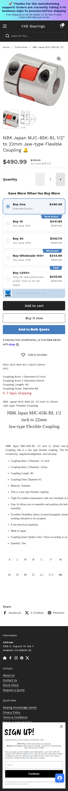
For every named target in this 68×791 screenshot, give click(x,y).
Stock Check (11, 684)
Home (6, 47)
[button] (61, 26)
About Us (9, 675)
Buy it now (34, 318)
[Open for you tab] (59, 778)
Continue (34, 773)
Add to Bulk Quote (34, 329)
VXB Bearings (33, 26)
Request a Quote (14, 689)
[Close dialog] (61, 726)
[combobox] (34, 35)
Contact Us (10, 680)
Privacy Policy (11, 712)
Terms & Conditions (15, 717)
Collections (21, 47)
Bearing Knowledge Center (20, 707)
